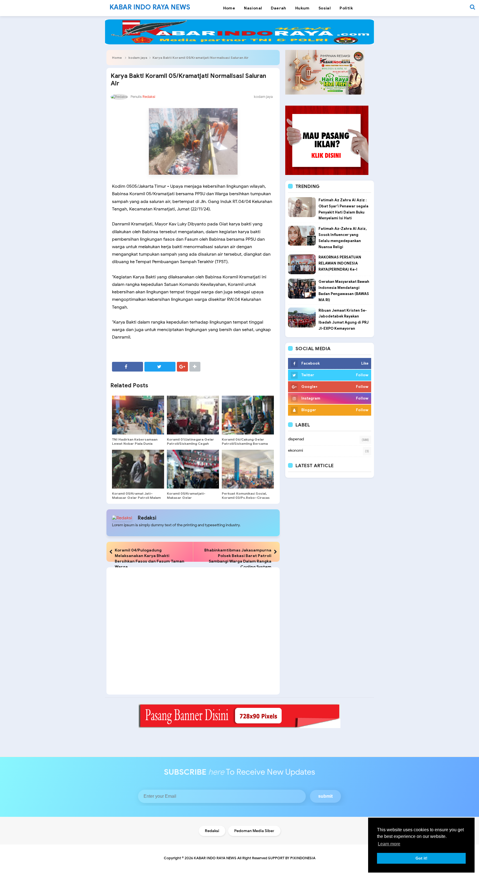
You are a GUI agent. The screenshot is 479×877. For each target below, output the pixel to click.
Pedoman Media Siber (254, 830)
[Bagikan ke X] (159, 367)
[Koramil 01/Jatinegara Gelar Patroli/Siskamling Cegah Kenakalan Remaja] (193, 415)
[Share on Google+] (182, 367)
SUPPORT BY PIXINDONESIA (291, 858)
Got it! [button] (421, 858)
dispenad (296, 439)
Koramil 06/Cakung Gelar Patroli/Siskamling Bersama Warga (245, 443)
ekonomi (295, 450)
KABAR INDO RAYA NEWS (215, 858)
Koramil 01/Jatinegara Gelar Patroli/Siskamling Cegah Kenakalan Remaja (190, 443)
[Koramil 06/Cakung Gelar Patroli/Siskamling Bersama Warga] (248, 415)
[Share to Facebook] (127, 367)
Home (117, 57)
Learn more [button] (389, 844)
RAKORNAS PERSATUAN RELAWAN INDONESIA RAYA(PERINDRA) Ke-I (340, 263)
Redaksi (147, 518)
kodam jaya (137, 57)
